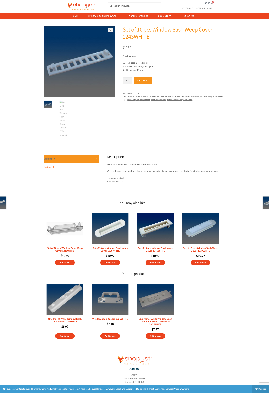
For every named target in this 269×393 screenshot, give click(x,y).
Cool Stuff (164, 16)
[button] (110, 30)
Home (75, 16)
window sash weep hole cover (179, 99)
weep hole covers (158, 99)
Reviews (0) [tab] (49, 167)
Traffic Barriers (138, 16)
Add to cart (143, 80)
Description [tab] (49, 158)
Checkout (200, 8)
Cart (209, 8)
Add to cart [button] (65, 262)
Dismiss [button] (262, 388)
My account (187, 8)
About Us (189, 16)
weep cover (145, 99)
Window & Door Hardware (102, 16)
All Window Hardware (142, 96)
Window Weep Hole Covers (211, 96)
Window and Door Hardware (164, 96)
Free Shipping (133, 99)
